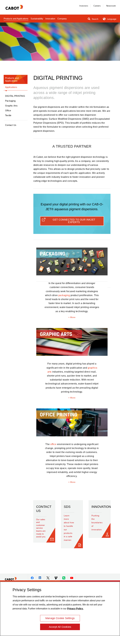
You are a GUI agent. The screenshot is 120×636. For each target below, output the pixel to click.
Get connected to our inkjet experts (74, 221)
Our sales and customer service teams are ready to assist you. (41, 528)
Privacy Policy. (75, 608)
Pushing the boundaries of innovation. (96, 522)
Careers (97, 6)
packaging (64, 295)
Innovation (50, 18)
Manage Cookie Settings (60, 618)
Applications (11, 87)
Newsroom (111, 6)
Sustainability (37, 18)
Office (8, 110)
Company (62, 18)
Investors (83, 6)
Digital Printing (15, 96)
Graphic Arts (11, 105)
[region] (60, 609)
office (53, 444)
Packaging (10, 101)
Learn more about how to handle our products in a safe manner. (69, 527)
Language (111, 19)
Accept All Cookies (60, 626)
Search (94, 19)
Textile (8, 115)
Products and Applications (16, 18)
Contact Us (10, 125)
